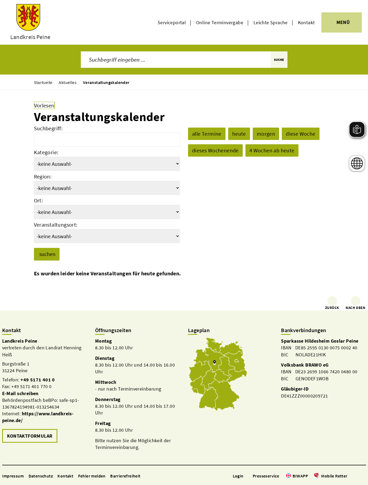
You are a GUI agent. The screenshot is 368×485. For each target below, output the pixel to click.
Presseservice (266, 476)
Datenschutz (41, 476)
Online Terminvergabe (219, 22)
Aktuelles (68, 82)
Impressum (13, 476)
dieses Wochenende (215, 150)
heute (239, 133)
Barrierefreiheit (125, 476)
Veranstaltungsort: (56, 224)
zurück (332, 307)
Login (238, 476)
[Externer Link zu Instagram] (356, 476)
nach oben (355, 307)
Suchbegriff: (48, 128)
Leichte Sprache (271, 22)
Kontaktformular (30, 436)
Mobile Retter (334, 476)
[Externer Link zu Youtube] (363, 476)
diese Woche (300, 133)
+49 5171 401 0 (37, 380)
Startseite (43, 82)
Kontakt (306, 22)
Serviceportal (172, 22)
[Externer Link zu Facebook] (350, 476)
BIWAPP (300, 476)
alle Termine (206, 133)
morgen (266, 133)
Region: (43, 176)
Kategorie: (46, 152)
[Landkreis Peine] (44, 391)
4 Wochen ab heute (271, 150)
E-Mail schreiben (20, 393)
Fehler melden (92, 476)
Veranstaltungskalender (106, 82)
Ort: (38, 200)
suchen (47, 254)
